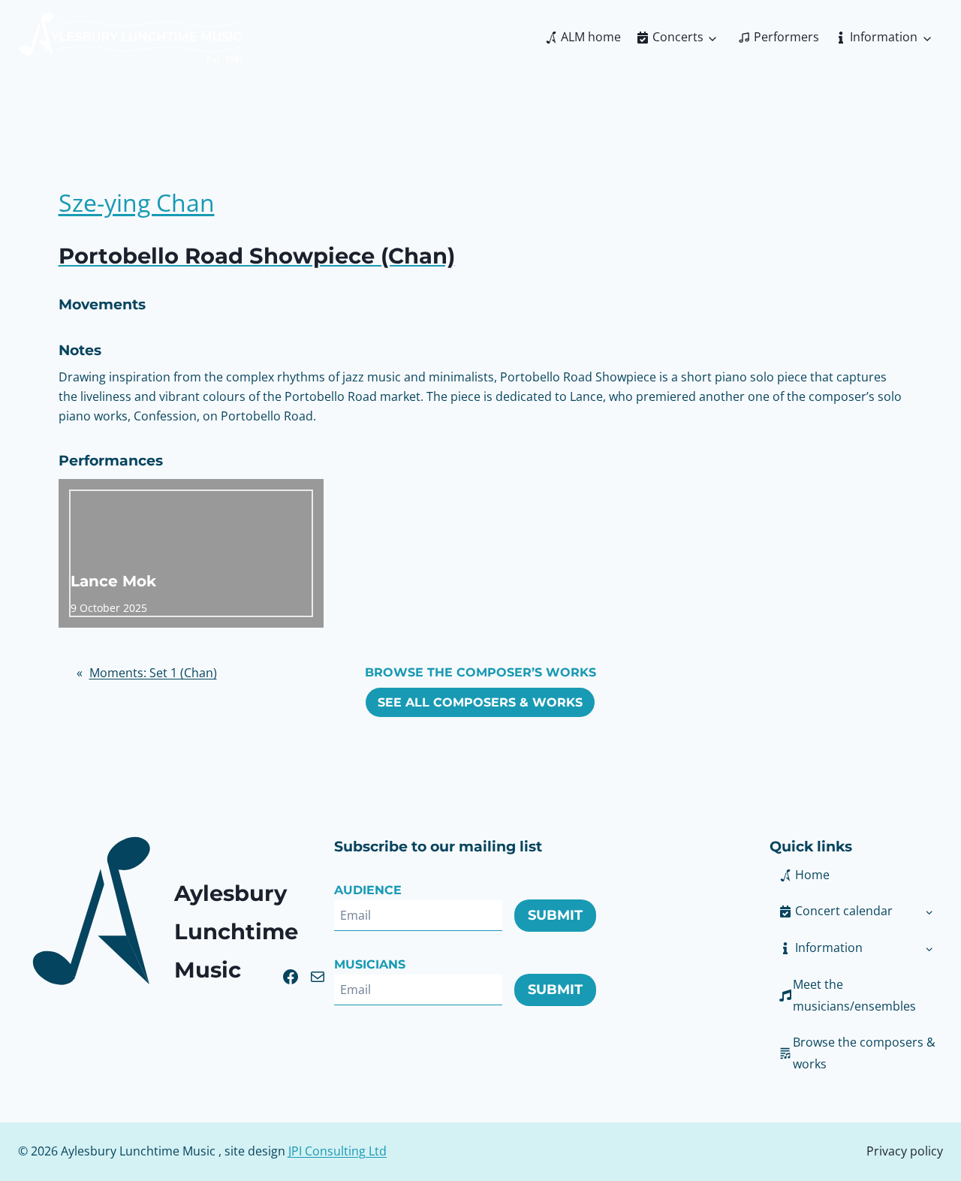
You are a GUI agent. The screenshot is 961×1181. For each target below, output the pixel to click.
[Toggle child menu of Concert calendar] (929, 911)
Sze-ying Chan (137, 202)
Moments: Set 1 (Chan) (153, 672)
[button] (843, 948)
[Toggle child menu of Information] (929, 948)
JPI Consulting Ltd (337, 1151)
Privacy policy (904, 1151)
